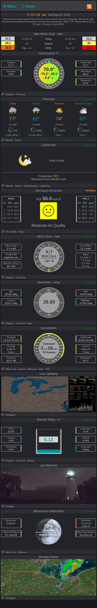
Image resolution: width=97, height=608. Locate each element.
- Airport (18, 186)
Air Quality (10, 231)
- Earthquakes (30, 186)
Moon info (10, 369)
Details (8, 140)
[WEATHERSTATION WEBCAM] (48, 485)
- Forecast (19, 94)
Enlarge (9, 506)
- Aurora (21, 369)
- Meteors (31, 369)
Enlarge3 (10, 598)
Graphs (9, 94)
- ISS (46, 369)
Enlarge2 (10, 415)
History (8, 186)
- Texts (17, 140)
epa (55, 199)
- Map (20, 231)
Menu (12, 6)
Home (30, 6)
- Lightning (44, 186)
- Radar (30, 460)
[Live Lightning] (48, 394)
